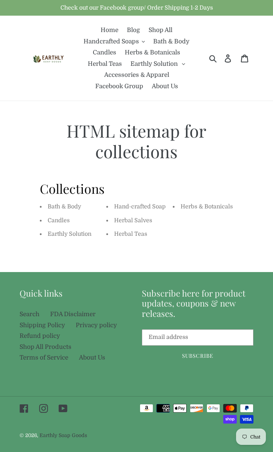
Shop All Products (45, 347)
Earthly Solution (69, 234)
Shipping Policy (42, 325)
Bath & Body (64, 206)
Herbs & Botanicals (207, 206)
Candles (59, 220)
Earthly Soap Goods (63, 435)
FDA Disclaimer (73, 314)
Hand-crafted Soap (140, 206)
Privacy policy (96, 325)
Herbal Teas (130, 234)
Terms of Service (44, 357)
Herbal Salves (133, 220)
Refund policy (40, 336)
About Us (92, 357)
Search (29, 314)
